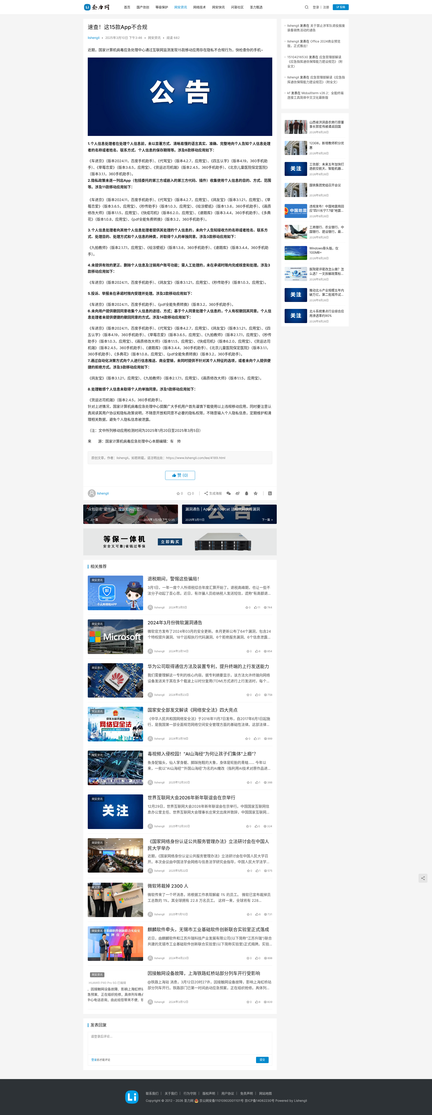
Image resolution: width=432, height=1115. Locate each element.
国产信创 (143, 7)
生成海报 (215, 493)
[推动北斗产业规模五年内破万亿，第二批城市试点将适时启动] (296, 295)
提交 (262, 1060)
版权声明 (208, 1093)
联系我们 (152, 1093)
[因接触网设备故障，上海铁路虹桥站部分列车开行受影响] (115, 987)
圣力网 (189, 1100)
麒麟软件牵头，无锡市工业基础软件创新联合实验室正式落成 (208, 929)
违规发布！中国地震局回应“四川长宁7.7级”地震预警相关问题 (326, 210)
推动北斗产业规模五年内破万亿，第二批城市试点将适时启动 (326, 294)
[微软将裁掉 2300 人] (115, 900)
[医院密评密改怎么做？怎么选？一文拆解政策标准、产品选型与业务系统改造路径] (296, 274)
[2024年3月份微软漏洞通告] (115, 636)
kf (288, 93)
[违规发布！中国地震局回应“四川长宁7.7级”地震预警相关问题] (296, 211)
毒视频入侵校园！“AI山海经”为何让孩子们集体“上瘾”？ (203, 754)
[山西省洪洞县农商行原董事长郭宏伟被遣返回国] (296, 127)
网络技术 (199, 7)
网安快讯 (218, 7)
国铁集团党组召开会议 (325, 185)
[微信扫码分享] (229, 493)
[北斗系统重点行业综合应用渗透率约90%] (296, 316)
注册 (326, 7)
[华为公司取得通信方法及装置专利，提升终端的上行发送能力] (115, 680)
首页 (127, 7)
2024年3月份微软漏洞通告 (175, 622)
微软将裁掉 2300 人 (168, 886)
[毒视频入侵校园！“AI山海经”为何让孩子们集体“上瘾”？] (115, 768)
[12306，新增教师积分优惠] (296, 148)
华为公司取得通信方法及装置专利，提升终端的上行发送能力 (208, 666)
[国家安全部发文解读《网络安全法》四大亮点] (115, 724)
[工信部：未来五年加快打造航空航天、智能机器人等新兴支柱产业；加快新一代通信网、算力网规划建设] (296, 169)
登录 (316, 7)
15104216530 (297, 57)
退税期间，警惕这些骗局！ (175, 579)
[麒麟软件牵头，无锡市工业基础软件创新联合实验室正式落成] (115, 943)
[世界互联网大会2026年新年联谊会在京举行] (115, 811)
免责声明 (246, 1093)
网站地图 (265, 1093)
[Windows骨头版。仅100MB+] (296, 253)
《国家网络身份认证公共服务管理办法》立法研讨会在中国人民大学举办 (208, 845)
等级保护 (161, 7)
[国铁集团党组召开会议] (296, 190)
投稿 (342, 7)
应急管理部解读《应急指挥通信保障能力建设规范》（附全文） (314, 61)
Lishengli (300, 1100)
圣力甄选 (256, 7)
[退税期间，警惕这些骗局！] (115, 593)
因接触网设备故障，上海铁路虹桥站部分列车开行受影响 (204, 973)
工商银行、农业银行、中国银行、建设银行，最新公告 (326, 231)
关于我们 (171, 1093)
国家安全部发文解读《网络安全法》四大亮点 (193, 710)
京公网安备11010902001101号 (221, 1100)
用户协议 (227, 1093)
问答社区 (237, 7)
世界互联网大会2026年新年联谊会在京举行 (191, 797)
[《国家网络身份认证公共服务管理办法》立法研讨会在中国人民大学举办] (115, 855)
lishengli (93, 38)
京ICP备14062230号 (259, 1100)
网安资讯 (180, 7)
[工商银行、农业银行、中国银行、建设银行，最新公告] (296, 232)
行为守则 (190, 1093)
